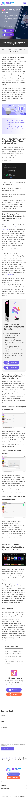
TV (15, 274)
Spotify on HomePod (10, 659)
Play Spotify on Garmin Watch (13, 654)
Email (3, 721)
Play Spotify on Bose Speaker (13, 651)
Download (13, 362)
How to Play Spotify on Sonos (13, 656)
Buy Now (15, 694)
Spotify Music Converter (14, 678)
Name (3, 715)
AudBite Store (14, 777)
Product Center (14, 774)
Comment (4, 727)
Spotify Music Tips (11, 758)
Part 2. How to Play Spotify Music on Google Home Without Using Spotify (16, 129)
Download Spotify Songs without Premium (14, 662)
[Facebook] (8, 51)
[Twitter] (10, 51)
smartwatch (9, 274)
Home (3, 758)
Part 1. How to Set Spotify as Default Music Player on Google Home (16, 122)
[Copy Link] (13, 51)
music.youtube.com (19, 584)
